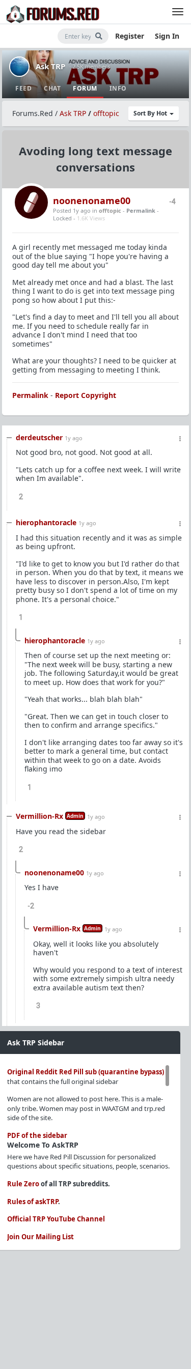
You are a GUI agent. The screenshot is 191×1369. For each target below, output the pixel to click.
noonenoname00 (91, 200)
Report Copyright (85, 395)
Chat (52, 88)
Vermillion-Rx (39, 816)
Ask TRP (50, 66)
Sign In (167, 36)
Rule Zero (23, 1183)
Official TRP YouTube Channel (56, 1218)
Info (118, 88)
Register (129, 36)
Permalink (140, 210)
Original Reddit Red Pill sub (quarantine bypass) (85, 1071)
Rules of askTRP (32, 1201)
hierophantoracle (46, 522)
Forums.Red (32, 113)
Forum (85, 88)
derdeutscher (39, 437)
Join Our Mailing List (40, 1236)
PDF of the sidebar (37, 1135)
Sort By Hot (151, 113)
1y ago (74, 438)
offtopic (106, 113)
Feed (23, 88)
